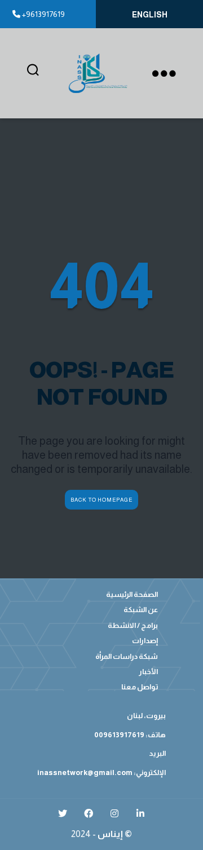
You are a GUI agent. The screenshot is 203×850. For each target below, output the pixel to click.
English (149, 14)
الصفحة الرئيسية (132, 594)
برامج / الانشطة (133, 625)
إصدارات (145, 640)
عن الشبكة (140, 609)
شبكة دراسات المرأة (126, 656)
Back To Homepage (101, 500)
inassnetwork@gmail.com (85, 772)
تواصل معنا (139, 687)
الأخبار (148, 671)
